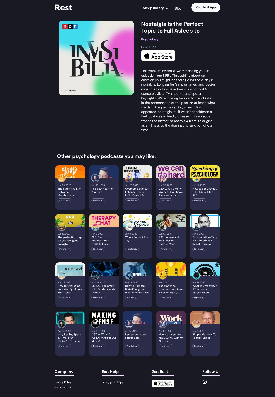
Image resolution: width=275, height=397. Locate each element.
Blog (178, 8)
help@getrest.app (113, 382)
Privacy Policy (63, 382)
